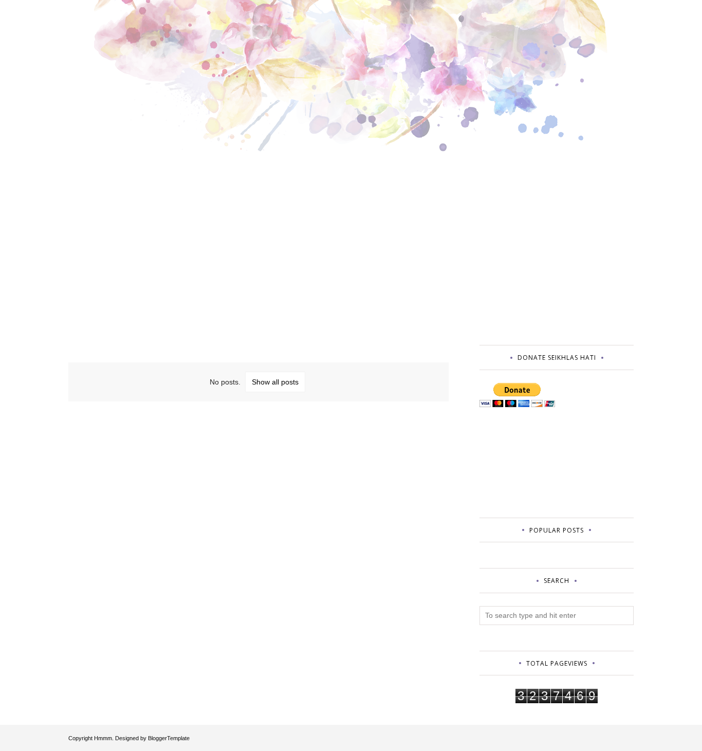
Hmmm (103, 738)
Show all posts (275, 382)
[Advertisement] (258, 260)
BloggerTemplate (169, 738)
